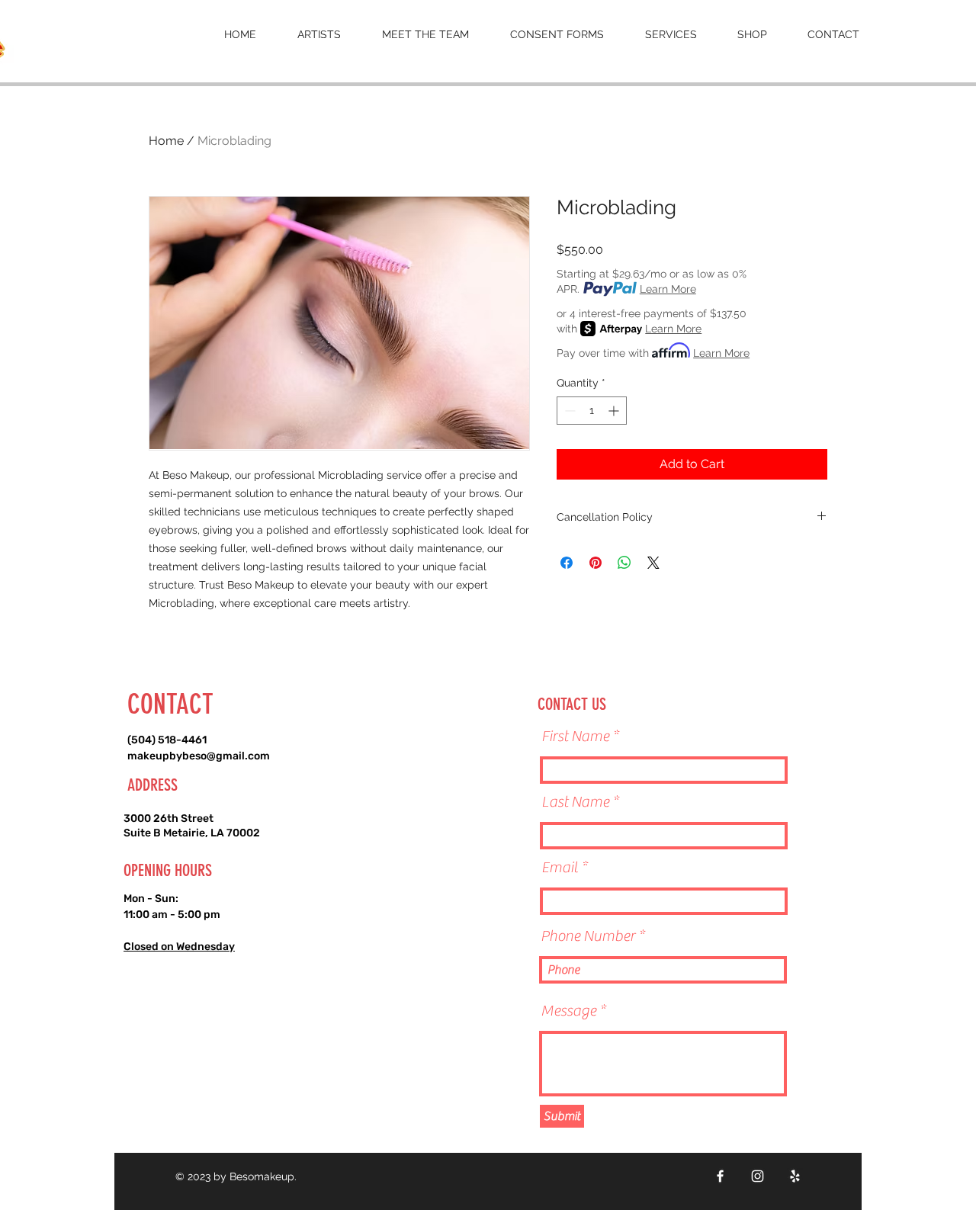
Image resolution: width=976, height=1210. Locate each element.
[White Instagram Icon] (758, 1176)
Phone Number (588, 936)
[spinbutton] (591, 410)
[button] (425, 34)
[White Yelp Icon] (795, 1176)
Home (166, 140)
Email (559, 867)
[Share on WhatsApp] (624, 563)
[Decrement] (568, 410)
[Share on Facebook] (566, 563)
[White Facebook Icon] (720, 1176)
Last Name (575, 802)
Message (568, 1011)
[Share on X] (653, 563)
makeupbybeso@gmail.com (198, 755)
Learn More (668, 289)
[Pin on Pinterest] (595, 563)
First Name (575, 736)
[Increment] (614, 410)
